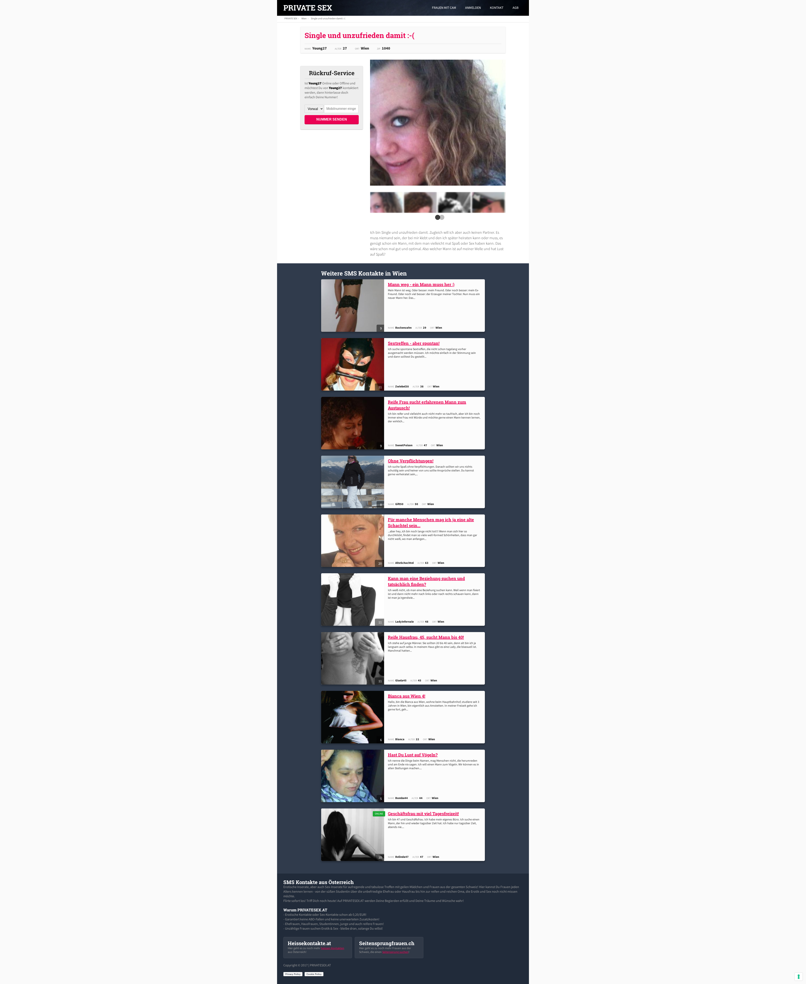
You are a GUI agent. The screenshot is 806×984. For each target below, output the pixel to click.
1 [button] (437, 218)
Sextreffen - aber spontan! (414, 343)
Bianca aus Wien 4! (406, 696)
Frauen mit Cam (444, 7)
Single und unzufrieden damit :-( (328, 18)
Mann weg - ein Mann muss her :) (421, 284)
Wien (304, 18)
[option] (386, 202)
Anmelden (473, 7)
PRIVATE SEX (307, 7)
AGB (515, 7)
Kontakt (497, 7)
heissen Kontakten (332, 948)
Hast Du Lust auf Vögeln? (413, 754)
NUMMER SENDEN (331, 119)
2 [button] (441, 218)
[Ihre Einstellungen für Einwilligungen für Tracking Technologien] (799, 977)
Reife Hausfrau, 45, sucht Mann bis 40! (426, 637)
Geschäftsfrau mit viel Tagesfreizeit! (423, 813)
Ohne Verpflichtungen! (410, 460)
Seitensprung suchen (395, 952)
